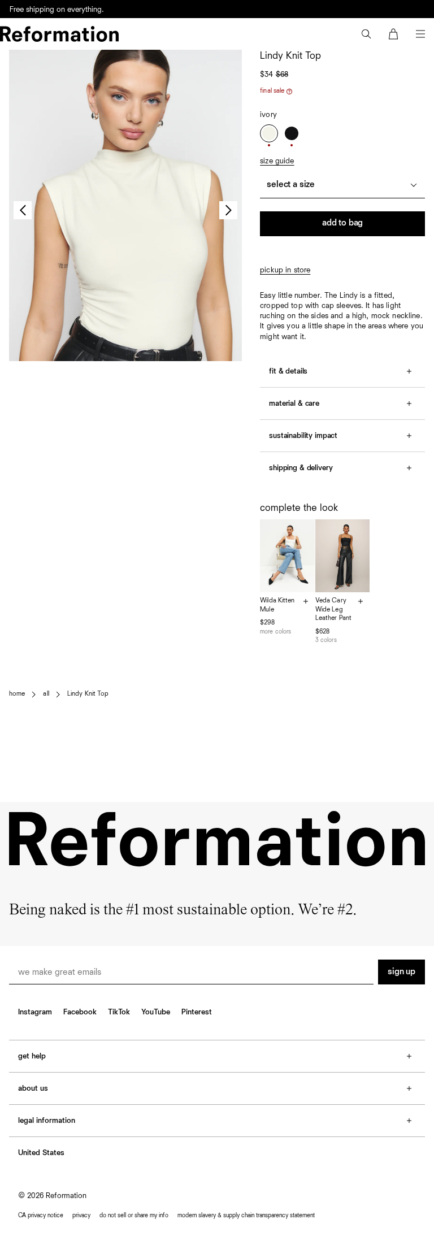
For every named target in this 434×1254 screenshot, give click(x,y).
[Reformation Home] (59, 34)
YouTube (155, 1012)
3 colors (326, 640)
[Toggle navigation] (420, 34)
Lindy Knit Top (88, 694)
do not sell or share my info (133, 1215)
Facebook (80, 1012)
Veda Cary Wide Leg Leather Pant (333, 609)
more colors (275, 631)
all (46, 694)
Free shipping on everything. (57, 10)
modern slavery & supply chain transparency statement (246, 1215)
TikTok (119, 1012)
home (17, 694)
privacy (81, 1215)
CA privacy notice (40, 1215)
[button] (366, 34)
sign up (401, 972)
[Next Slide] (228, 210)
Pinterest (196, 1012)
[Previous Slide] (23, 210)
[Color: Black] (292, 133)
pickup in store (285, 270)
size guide (277, 161)
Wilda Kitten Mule (277, 605)
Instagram (35, 1012)
